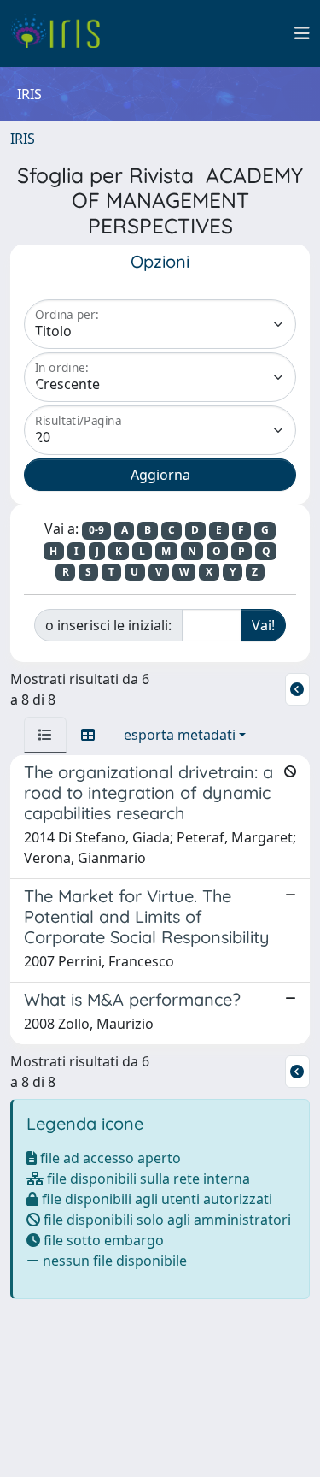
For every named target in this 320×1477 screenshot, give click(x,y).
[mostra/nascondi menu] (302, 33)
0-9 (96, 530)
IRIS (22, 138)
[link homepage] (61, 33)
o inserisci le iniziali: (108, 625)
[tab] (45, 735)
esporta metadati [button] (180, 734)
